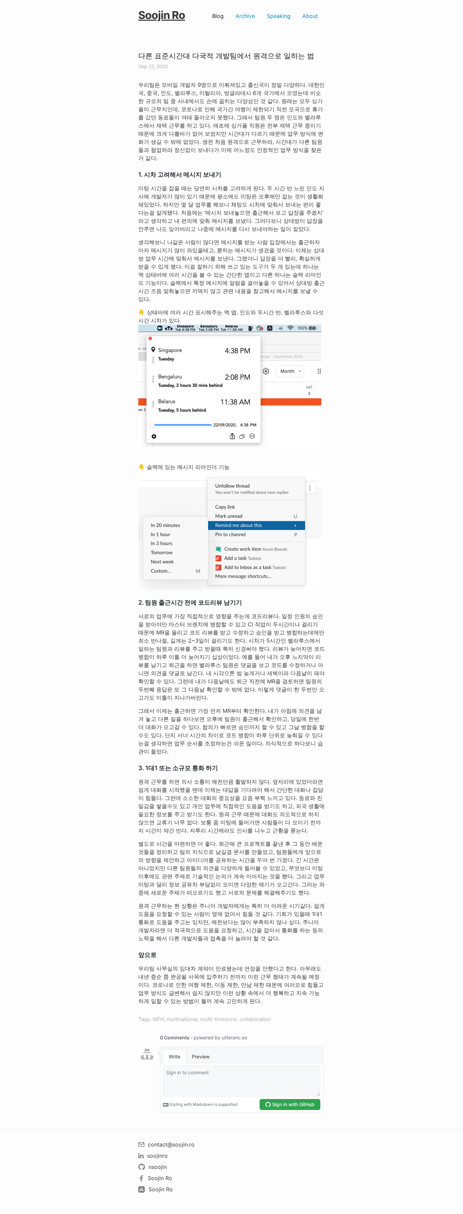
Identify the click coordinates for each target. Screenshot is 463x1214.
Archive (245, 16)
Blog (218, 16)
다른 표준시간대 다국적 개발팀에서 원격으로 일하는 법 (226, 56)
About (310, 16)
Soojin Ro (161, 15)
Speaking (278, 16)
